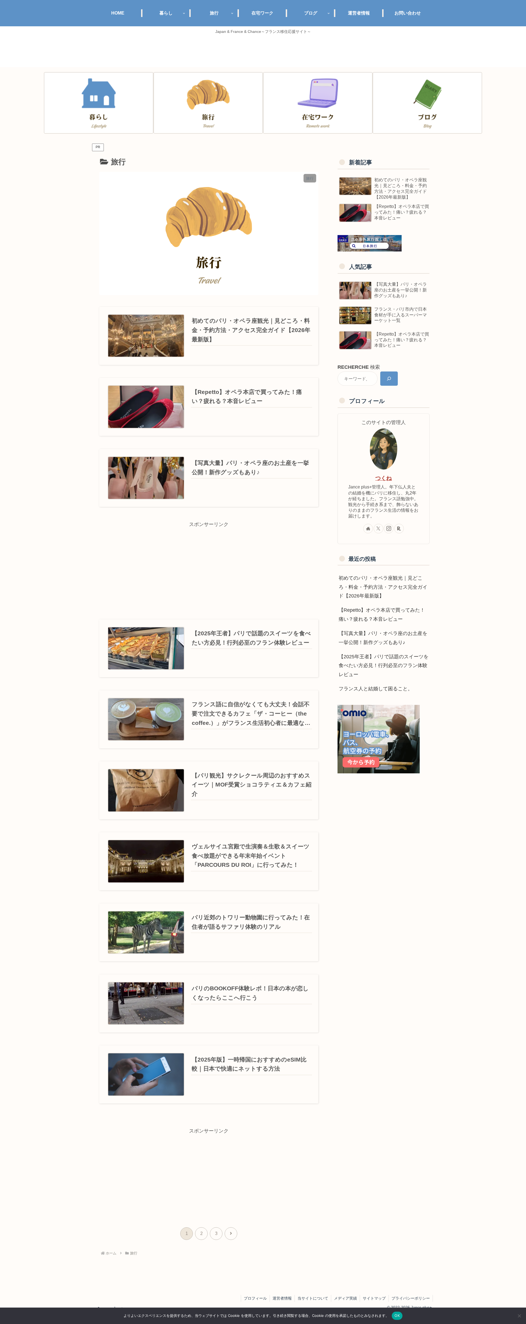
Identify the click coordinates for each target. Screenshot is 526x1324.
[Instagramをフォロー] (388, 528)
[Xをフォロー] (378, 528)
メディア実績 (345, 1298)
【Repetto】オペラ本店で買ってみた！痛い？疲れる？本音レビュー (382, 614)
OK (397, 1315)
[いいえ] (519, 1316)
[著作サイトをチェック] (368, 528)
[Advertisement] (208, 567)
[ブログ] (427, 103)
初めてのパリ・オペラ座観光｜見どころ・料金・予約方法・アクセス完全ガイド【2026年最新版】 (383, 587)
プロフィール (255, 1298)
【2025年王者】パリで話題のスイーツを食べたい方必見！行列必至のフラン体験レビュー (383, 665)
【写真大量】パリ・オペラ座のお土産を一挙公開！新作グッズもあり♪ (383, 638)
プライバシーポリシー (410, 1298)
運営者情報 (282, 1298)
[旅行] (208, 103)
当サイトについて (313, 1298)
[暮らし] (98, 103)
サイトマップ (374, 1298)
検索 (359, 367)
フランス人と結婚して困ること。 (376, 688)
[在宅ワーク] (318, 103)
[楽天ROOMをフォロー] (399, 528)
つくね (383, 478)
